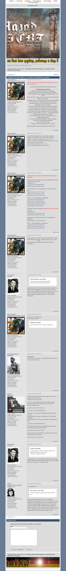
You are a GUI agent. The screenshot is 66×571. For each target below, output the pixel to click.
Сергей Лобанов (11, 79)
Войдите (17, 65)
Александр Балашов (13, 354)
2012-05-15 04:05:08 (36, 353)
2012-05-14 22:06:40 (36, 172)
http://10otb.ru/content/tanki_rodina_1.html (42, 139)
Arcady (9, 393)
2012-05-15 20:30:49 (36, 393)
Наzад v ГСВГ (12, 69)
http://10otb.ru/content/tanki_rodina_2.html (37, 143)
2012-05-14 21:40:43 (36, 79)
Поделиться (29, 79)
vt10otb (9, 483)
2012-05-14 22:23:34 (36, 235)
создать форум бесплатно (53, 557)
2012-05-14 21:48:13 (36, 133)
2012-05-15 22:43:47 (36, 444)
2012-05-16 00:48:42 (36, 483)
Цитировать (56, 130)
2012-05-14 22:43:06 (36, 274)
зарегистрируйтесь (26, 65)
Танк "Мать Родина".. (45, 145)
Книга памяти (20, 69)
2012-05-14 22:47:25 (36, 314)
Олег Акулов (10, 275)
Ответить (56, 74)
